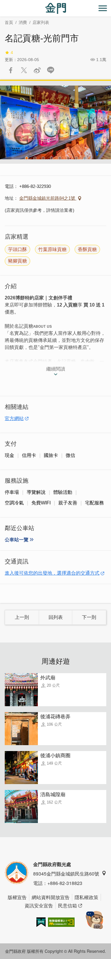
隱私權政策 (86, 897)
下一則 (89, 617)
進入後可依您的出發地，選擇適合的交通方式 (52, 573)
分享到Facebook (11, 70)
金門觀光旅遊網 (55, 8)
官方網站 (14, 418)
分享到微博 (37, 70)
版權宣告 (17, 897)
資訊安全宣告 (39, 905)
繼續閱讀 (55, 368)
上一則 (22, 617)
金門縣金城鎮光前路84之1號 (47, 198)
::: (2, 3)
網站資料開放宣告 (51, 897)
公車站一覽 (16, 539)
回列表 (56, 617)
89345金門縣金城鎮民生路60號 (66, 873)
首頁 (9, 22)
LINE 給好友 (51, 70)
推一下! (24, 70)
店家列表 (41, 22)
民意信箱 (67, 905)
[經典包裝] (55, 122)
